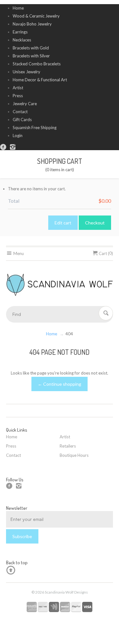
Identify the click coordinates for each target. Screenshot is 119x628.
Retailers (68, 446)
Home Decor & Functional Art (40, 79)
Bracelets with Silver (31, 55)
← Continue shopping (59, 384)
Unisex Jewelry (26, 71)
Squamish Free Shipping (34, 127)
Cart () (105, 253)
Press (18, 95)
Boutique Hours (74, 455)
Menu (18, 253)
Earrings (20, 31)
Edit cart (63, 222)
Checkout (95, 222)
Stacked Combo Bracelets (37, 63)
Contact (20, 111)
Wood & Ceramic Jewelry (36, 15)
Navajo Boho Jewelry (32, 23)
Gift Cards (22, 119)
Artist (18, 87)
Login (18, 135)
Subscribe (22, 536)
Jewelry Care (25, 103)
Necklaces (22, 39)
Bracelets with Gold (31, 47)
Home (18, 8)
